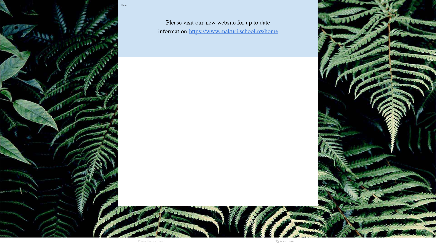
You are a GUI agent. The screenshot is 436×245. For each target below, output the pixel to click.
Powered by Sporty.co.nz (151, 241)
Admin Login (286, 241)
